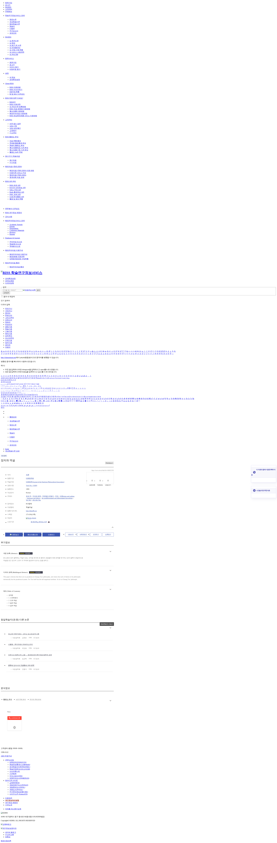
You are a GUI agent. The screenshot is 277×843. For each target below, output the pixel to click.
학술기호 (8, 329)
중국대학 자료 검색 (17, 177)
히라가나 (8, 309)
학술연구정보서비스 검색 (15, 15)
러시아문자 (9, 338)
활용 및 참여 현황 (16, 199)
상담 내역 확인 (15, 128)
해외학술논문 (15, 24)
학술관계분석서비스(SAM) (20, 769)
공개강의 (13, 33)
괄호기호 (8, 327)
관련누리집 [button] (9, 760)
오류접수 (108, 534)
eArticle (33, 518)
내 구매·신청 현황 (16, 50)
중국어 (7, 313)
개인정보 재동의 (11, 803)
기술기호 (8, 331)
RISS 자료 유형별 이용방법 (20, 109)
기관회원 (13, 774)
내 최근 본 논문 (15, 45)
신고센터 (13, 133)
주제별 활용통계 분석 (18, 143)
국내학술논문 (15, 22)
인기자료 (13, 162)
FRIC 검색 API (15, 194)
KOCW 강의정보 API (18, 188)
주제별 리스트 (15, 246)
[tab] (7, 699)
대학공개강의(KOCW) (18, 762)
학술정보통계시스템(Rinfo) (20, 764)
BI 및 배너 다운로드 (17, 94)
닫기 (2, 407)
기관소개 (8, 805)
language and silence (33, 498)
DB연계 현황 (14, 92)
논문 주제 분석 (21, 699)
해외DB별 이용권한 (17, 257)
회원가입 (8, 3)
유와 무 (28, 496)
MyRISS (8, 7)
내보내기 (71, 534)
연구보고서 (14, 31)
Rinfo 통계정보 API (17, 192)
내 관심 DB (14, 54)
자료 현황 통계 (15, 141)
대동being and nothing (67, 496)
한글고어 (8, 315)
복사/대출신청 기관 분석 (19, 150)
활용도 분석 (7, 699)
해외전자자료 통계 (12, 263)
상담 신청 (13, 126)
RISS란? (13, 102)
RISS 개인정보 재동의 (13, 213)
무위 (56, 496)
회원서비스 (9, 58)
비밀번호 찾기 (15, 69)
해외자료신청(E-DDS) (13, 166)
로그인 (7, 5)
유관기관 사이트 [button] (11, 780)
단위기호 (8, 340)
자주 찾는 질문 (15, 124)
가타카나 (8, 311)
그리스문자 (9, 318)
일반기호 (8, 343)
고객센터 (8, 9)
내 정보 (12, 77)
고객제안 (13, 131)
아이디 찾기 (14, 67)
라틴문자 (8, 336)
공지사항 (8, 217)
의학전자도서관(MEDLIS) (19, 778)
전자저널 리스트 (16, 242)
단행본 (12, 29)
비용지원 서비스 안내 (18, 173)
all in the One (36, 500)
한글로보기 (109, 463)
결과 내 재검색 (9, 296)
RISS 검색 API (15, 185)
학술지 (12, 26)
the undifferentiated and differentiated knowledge (57, 498)
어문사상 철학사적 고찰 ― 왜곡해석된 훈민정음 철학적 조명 (30, 655)
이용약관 (8, 798)
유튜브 (7, 837)
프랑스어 (8, 320)
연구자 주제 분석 (35, 699)
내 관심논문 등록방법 (18, 107)
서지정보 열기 (112, 527)
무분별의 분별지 (48, 496)
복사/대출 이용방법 (17, 111)
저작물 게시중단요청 (13, 809)
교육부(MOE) (15, 783)
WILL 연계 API (15, 190)
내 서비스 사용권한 (17, 52)
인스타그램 (9, 835)
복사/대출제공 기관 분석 (19, 148)
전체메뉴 (8, 11)
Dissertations (14, 228)
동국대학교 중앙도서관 (39, 522)
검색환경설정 (15, 80)
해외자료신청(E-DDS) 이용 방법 (22, 170)
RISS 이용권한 (15, 104)
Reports (12, 234)
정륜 (27, 475)
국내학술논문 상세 (12, 451)
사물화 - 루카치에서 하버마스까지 (20, 644)
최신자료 (13, 160)
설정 (7, 73)
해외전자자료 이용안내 (14, 250)
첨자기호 (8, 334)
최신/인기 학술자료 (12, 156)
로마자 (7, 345)
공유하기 (96, 534)
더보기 (110, 551)
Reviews (12, 232)
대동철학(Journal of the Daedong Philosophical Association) (45, 482)
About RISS (9, 83)
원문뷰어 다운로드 (12, 209)
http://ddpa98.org (31, 511)
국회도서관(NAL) (16, 789)
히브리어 (8, 324)
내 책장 (12, 43)
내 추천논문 (14, 41)
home (7, 449)
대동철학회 (30, 478)
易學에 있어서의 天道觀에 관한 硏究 (21, 665)
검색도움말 (9, 281)
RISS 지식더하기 (16, 90)
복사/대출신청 (33, 534)
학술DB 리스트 (15, 244)
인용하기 (51, 534)
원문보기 (15, 534)
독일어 (7, 322)
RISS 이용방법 (15, 87)
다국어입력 (9, 283)
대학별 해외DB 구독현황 (19, 259)
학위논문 (13, 19)
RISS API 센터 (10, 181)
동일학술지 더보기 (107, 624)
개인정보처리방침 (12, 800)
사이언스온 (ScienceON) (19, 794)
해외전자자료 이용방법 (18, 113)
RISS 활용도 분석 (11, 137)
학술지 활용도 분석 (17, 145)
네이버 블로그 (10, 832)
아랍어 (7, 347)
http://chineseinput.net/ (8, 357)
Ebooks (12, 226)
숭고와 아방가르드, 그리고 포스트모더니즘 (23, 634)
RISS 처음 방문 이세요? (14, 98)
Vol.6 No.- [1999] (31, 485)
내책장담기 (83, 534)
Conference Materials (17, 230)
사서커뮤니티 (15, 771)
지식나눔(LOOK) (16, 776)
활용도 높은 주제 (16, 152)
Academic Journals (16, 225)
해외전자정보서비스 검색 (15, 221)
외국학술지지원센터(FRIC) (20, 767)
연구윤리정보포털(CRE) (19, 792)
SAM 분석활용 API (17, 197)
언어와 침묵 (37, 496)
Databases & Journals (12, 238)
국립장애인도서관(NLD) (19, 785)
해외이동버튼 (6, 841)
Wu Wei (28, 500)
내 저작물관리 (15, 48)
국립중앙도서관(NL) (17, 787)
